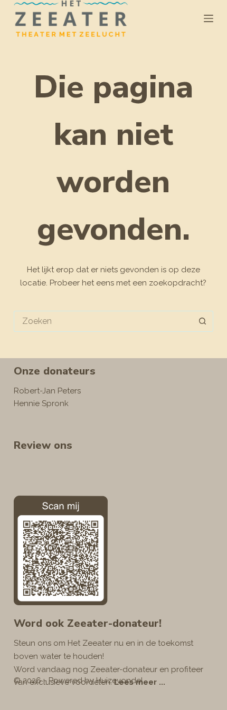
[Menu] (208, 18)
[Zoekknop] (202, 321)
